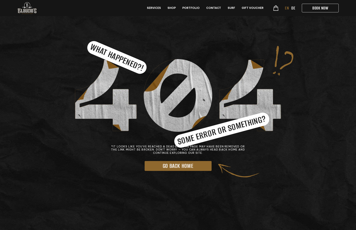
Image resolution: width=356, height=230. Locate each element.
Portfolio (191, 7)
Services (154, 7)
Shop (171, 7)
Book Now (320, 8)
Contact (213, 7)
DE (293, 8)
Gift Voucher (252, 7)
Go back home (178, 166)
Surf (231, 7)
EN (287, 8)
